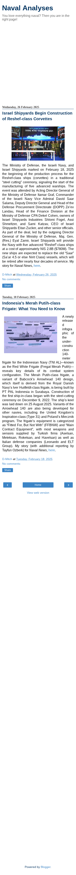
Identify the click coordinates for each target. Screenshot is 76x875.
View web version (38, 492)
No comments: (11, 279)
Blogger (45, 867)
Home (38, 485)
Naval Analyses (27, 8)
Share (7, 285)
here (37, 265)
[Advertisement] (38, 63)
